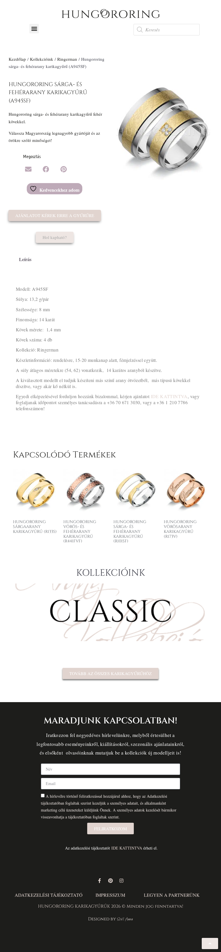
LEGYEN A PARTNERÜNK (172, 895)
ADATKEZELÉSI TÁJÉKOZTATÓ (49, 895)
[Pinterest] (110, 880)
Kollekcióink (41, 59)
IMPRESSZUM (110, 895)
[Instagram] (121, 880)
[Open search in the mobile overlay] (167, 29)
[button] (34, 28)
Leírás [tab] (25, 259)
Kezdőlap (17, 59)
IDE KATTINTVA (169, 396)
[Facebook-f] (99, 880)
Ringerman (67, 59)
